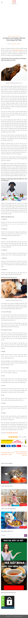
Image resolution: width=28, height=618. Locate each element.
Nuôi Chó (18, 36)
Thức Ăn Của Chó (12, 36)
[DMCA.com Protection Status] (8, 602)
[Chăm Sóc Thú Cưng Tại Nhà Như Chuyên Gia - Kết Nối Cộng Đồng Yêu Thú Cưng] (14, 2)
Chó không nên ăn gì (11, 432)
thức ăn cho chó (17, 50)
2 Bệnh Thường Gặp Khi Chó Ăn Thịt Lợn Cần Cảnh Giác (21, 453)
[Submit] (25, 535)
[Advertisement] (14, 19)
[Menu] (2, 2)
